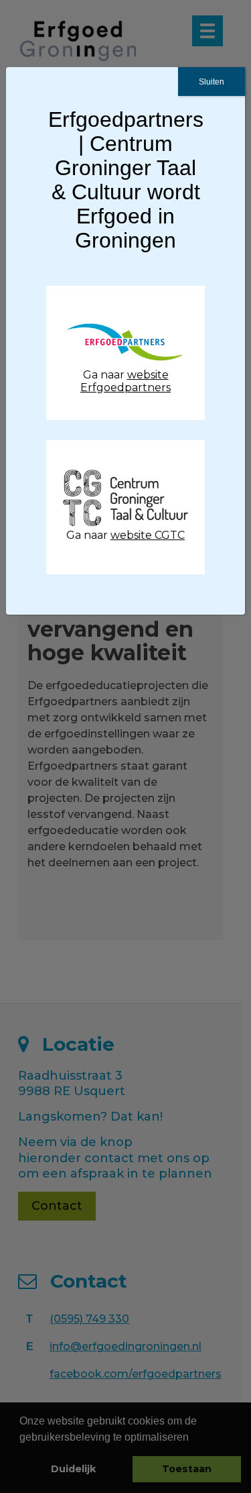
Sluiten (211, 82)
